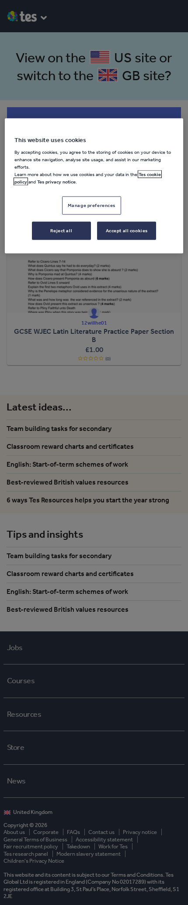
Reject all (61, 230)
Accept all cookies (127, 230)
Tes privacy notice (56, 182)
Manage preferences (91, 205)
